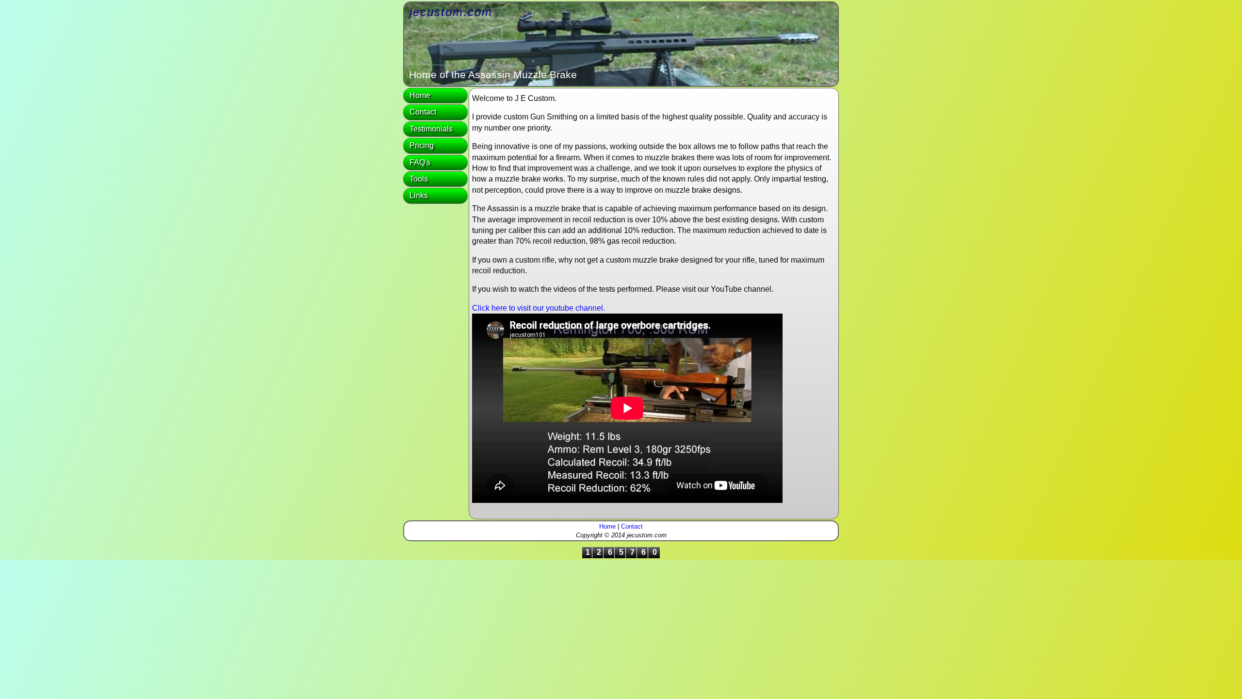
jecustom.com (450, 11)
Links (418, 195)
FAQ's (419, 162)
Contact (422, 112)
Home (419, 95)
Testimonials (431, 129)
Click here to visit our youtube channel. (538, 308)
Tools (418, 179)
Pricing (421, 145)
